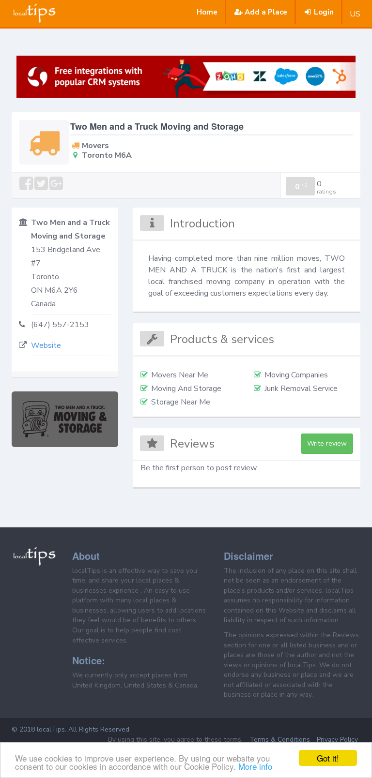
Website (46, 345)
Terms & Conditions (279, 739)
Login (324, 12)
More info (255, 766)
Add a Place (266, 12)
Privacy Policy (337, 739)
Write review (327, 443)
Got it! (328, 758)
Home (207, 12)
